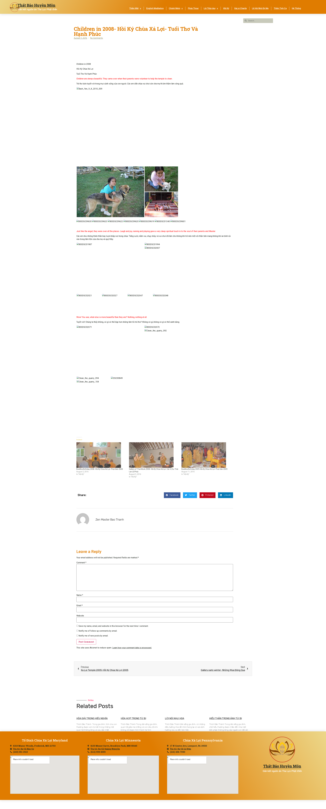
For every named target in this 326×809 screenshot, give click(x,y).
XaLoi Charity (240, 8)
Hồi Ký (226, 8)
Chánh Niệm (174, 8)
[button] (127, 89)
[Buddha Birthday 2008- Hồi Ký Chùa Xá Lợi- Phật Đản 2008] (101, 455)
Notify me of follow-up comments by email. (98, 631)
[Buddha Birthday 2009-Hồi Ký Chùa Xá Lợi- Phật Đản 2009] (206, 455)
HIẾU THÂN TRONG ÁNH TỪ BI (225, 718)
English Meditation (155, 8)
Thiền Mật (134, 8)
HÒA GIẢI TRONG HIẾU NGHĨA (92, 718)
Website (80, 616)
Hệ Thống (296, 8)
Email (79, 606)
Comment (81, 563)
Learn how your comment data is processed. (132, 648)
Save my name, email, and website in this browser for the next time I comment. (113, 626)
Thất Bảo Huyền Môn (36, 5)
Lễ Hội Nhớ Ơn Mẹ (260, 8)
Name (79, 595)
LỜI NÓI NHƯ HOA (174, 718)
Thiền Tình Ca (280, 8)
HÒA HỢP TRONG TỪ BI (133, 718)
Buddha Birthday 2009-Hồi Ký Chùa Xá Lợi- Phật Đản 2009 (204, 469)
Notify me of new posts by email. (93, 636)
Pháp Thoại (193, 8)
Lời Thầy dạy (209, 8)
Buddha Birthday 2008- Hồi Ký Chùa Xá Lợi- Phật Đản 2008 (99, 469)
